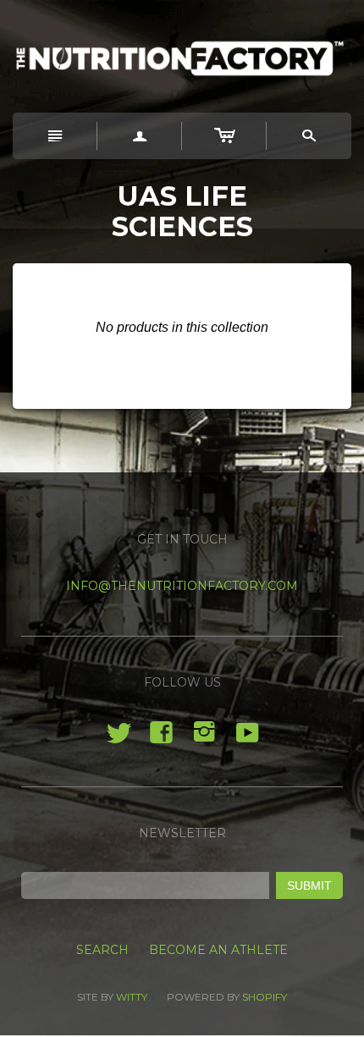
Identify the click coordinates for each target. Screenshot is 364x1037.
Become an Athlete (218, 949)
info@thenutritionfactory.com (182, 585)
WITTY (131, 996)
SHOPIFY (264, 996)
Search (102, 949)
